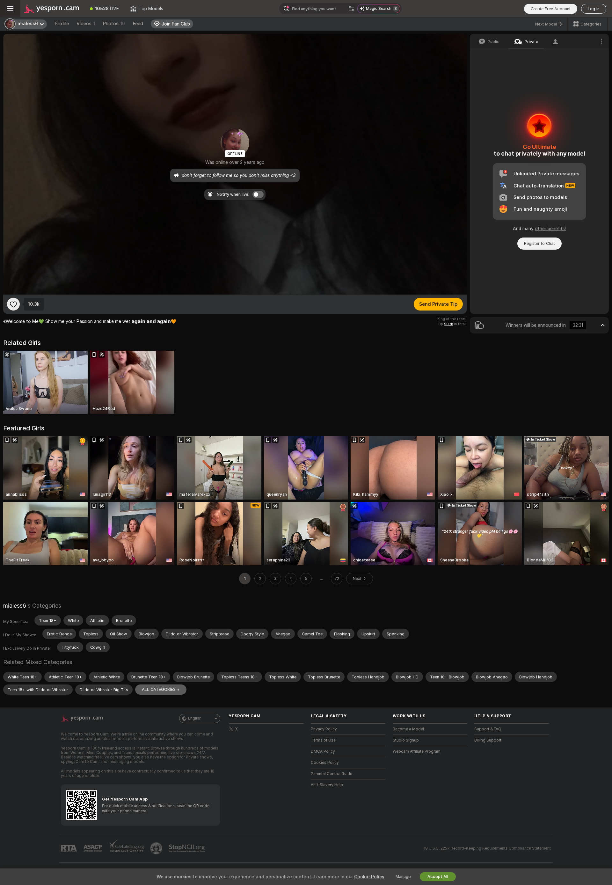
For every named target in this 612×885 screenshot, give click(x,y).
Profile (62, 23)
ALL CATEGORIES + (161, 689)
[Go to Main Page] (52, 8)
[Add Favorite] (13, 304)
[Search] (351, 8)
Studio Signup (406, 740)
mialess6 (14, 605)
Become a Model (408, 729)
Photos (114, 23)
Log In (594, 8)
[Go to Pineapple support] (157, 848)
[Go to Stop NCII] (187, 848)
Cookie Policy (369, 876)
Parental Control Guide (331, 774)
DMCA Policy (323, 751)
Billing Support (487, 740)
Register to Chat (539, 243)
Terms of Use (323, 740)
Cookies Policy (325, 762)
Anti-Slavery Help (327, 785)
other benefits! (550, 228)
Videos (85, 23)
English (194, 718)
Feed (138, 23)
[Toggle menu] (10, 8)
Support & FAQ (487, 729)
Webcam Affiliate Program (417, 751)
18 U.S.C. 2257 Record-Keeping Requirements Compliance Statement (487, 848)
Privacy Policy (324, 729)
